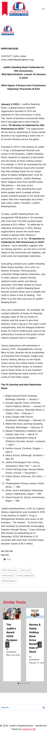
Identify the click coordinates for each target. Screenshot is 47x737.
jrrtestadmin (11, 652)
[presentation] (12, 614)
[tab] (18, 683)
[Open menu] (43, 9)
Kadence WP (29, 729)
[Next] (40, 645)
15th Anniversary (9, 570)
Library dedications (25, 576)
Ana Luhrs (25, 570)
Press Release (8, 581)
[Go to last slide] (7, 645)
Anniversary (7, 576)
